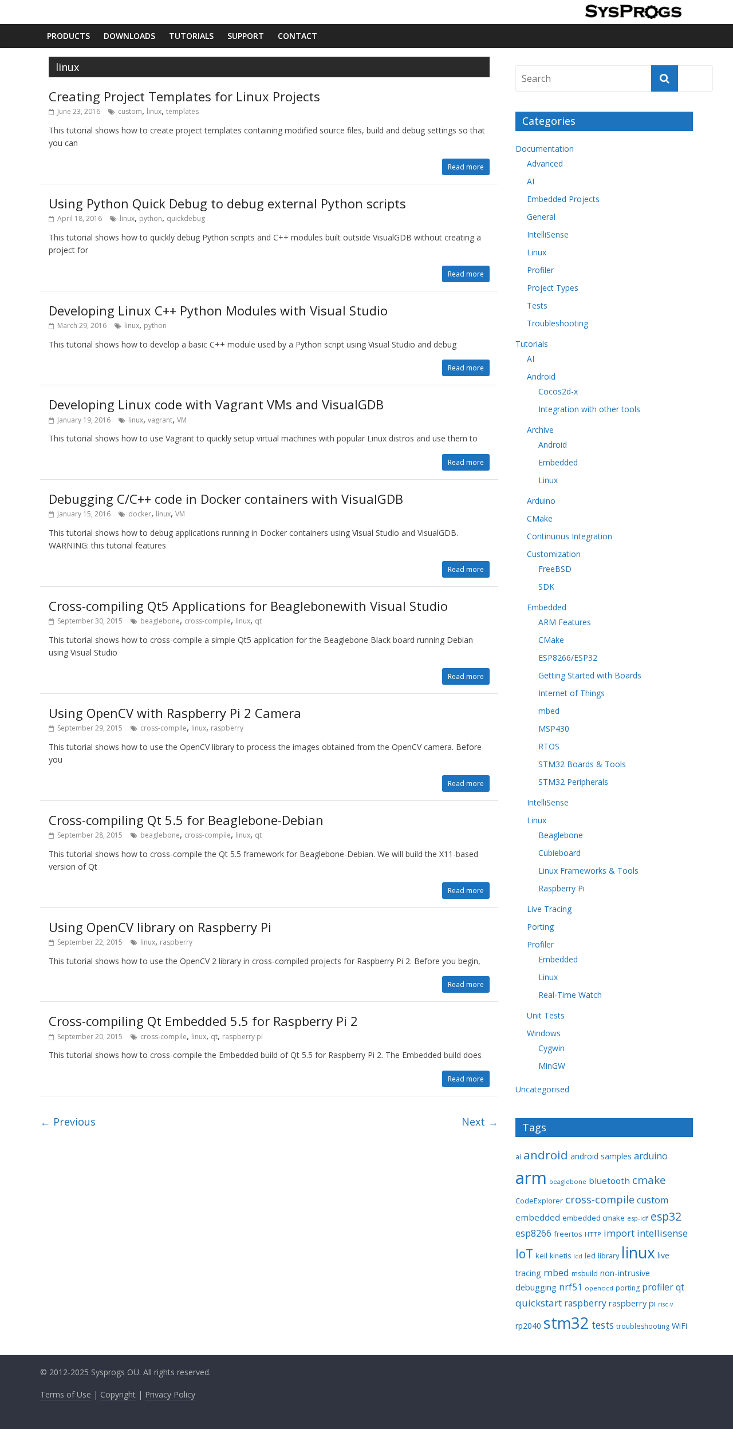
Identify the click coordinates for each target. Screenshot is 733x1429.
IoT (524, 1253)
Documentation (544, 148)
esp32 (666, 1216)
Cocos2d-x (558, 391)
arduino (651, 1156)
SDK (546, 586)
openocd (599, 1288)
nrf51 (570, 1287)
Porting (540, 926)
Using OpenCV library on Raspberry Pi (160, 926)
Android (541, 376)
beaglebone (160, 621)
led (590, 1256)
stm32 (566, 1322)
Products (68, 35)
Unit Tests (546, 1015)
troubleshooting (642, 1326)
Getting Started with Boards (589, 675)
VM (182, 420)
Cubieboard (559, 852)
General (541, 216)
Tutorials (191, 35)
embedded (537, 1217)
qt (258, 621)
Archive (540, 429)
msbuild (585, 1273)
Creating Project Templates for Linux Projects (184, 96)
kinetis (560, 1256)
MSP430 (553, 728)
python (150, 218)
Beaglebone (560, 835)
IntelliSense (548, 234)
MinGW (551, 1065)
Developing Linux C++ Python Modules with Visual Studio (218, 310)
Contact (297, 35)
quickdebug (186, 218)
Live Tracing (549, 908)
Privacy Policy (170, 1394)
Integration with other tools (589, 409)
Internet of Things (571, 693)
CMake (540, 518)
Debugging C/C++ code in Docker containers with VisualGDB (226, 498)
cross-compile (207, 621)
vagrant (160, 420)
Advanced (545, 163)
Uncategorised (542, 1089)
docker (139, 514)
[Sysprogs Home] (633, 11)
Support (245, 35)
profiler (657, 1287)
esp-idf (637, 1218)
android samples (601, 1156)
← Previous (68, 1121)
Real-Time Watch (570, 994)
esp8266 (533, 1233)
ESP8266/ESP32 (567, 657)
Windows (544, 1033)
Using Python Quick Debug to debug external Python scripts (227, 203)
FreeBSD (555, 568)
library (608, 1255)
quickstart (538, 1302)
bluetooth (609, 1180)
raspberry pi (242, 1036)
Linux (536, 252)
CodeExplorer (539, 1200)
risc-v (665, 1304)
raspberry (227, 728)
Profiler (540, 270)
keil (541, 1255)
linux (154, 111)
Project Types (552, 287)
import (619, 1232)
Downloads (129, 35)
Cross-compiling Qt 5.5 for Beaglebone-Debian (186, 819)
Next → (480, 1121)
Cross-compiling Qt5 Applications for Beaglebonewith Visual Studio (248, 605)
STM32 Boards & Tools (582, 764)
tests (603, 1325)
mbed (548, 710)
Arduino (541, 500)
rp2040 (528, 1325)
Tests (537, 305)
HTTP (593, 1234)
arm (531, 1177)
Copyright (118, 1394)
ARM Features (564, 622)
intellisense (662, 1232)
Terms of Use (65, 1394)
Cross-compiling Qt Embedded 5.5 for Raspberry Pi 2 (203, 1020)
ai (518, 1157)
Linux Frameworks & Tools (588, 870)
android (545, 1155)
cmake (649, 1180)
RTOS (548, 746)
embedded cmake (593, 1218)
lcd (577, 1256)
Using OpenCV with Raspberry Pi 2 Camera (175, 712)
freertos (568, 1234)
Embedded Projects (563, 199)
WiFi (679, 1325)
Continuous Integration (569, 536)
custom (130, 111)
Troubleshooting (557, 323)
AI (530, 181)
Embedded (558, 462)
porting (628, 1288)
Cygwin (551, 1048)
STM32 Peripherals (573, 781)
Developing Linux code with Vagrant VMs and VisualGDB (216, 404)
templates (182, 111)
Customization (554, 553)
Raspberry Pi (561, 888)
